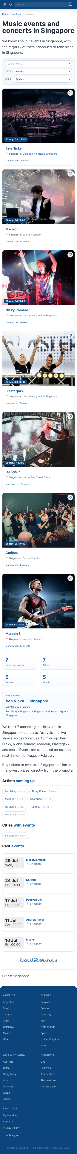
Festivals (46, 1067)
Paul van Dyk (34, 899)
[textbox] (38, 64)
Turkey (7, 1098)
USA (5, 1039)
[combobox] (38, 63)
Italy (43, 1020)
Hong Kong (9, 1074)
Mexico (7, 1033)
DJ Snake (13, 472)
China (6, 1067)
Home (5, 14)
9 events (23, 322)
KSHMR (31, 879)
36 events (24, 241)
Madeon (12, 229)
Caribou (11, 553)
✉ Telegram (12, 1135)
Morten (31, 939)
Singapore (25, 711)
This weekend (49, 1080)
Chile (6, 1020)
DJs (43, 1061)
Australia (8, 1061)
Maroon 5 (13, 634)
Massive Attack (36, 859)
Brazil (6, 1008)
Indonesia (8, 1086)
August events (49, 1086)
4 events (24, 565)
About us (8, 1121)
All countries (48, 1074)
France (45, 1008)
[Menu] (70, 4)
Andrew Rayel (35, 919)
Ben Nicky (13, 148)
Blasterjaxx (14, 391)
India (5, 1080)
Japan (6, 1092)
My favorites (10, 1115)
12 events (24, 160)
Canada (7, 1014)
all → (43, 1045)
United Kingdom (50, 1039)
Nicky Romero (16, 310)
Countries (16, 14)
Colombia (8, 1026)
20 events (24, 645)
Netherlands (48, 1026)
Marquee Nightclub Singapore (39, 153)
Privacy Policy (11, 1127)
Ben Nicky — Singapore (27, 701)
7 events (23, 403)
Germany (46, 1014)
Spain (44, 1033)
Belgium (45, 1002)
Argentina (8, 1002)
